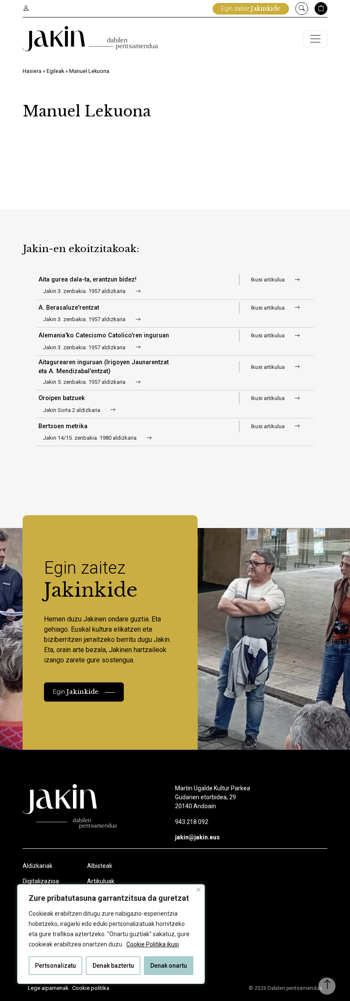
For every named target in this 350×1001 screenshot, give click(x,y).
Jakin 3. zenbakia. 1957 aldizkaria (85, 291)
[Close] (198, 890)
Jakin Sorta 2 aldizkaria (72, 410)
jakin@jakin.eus (197, 837)
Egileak (55, 71)
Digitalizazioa (41, 881)
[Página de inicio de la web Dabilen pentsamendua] (90, 38)
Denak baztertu (113, 965)
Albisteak (99, 865)
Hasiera (32, 71)
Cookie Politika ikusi (152, 944)
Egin (76, 692)
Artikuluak (100, 881)
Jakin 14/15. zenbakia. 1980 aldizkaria (90, 438)
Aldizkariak (37, 865)
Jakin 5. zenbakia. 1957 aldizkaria (85, 382)
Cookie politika (90, 988)
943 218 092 (191, 821)
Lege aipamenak (48, 988)
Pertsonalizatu (55, 965)
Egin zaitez (250, 8)
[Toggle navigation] (315, 38)
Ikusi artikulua (268, 279)
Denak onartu (168, 965)
